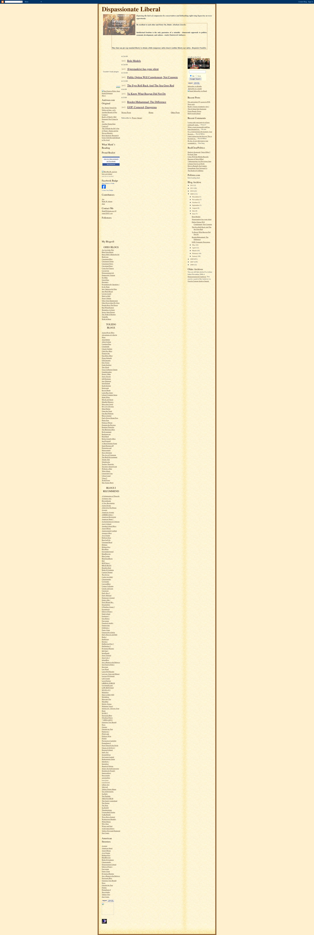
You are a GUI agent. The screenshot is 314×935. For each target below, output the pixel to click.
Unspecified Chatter (108, 812)
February (195, 253)
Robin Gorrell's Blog (109, 439)
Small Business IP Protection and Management (108, 448)
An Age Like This (108, 250)
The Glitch (105, 367)
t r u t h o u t (106, 782)
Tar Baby (105, 794)
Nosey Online (106, 298)
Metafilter (105, 701)
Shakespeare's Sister (108, 759)
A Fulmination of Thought (110, 496)
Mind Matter (106, 409)
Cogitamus (105, 581)
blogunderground (107, 551)
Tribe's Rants (106, 471)
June (194, 214)
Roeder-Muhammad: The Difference (146, 102)
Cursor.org (105, 591)
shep (103, 204)
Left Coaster (106, 678)
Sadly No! (105, 752)
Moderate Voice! (107, 706)
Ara (103, 199)
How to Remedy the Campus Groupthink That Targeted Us (197, 167)
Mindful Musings (107, 402)
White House (106, 821)
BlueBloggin (106, 554)
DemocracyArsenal (108, 598)
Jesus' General (106, 655)
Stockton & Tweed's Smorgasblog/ (108, 772)
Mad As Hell (106, 296)
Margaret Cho (106, 699)
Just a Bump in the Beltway (111, 662)
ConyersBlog (106, 584)
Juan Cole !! (106, 658)
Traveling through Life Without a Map (109, 467)
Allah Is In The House (109, 508)
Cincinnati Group (108, 261)
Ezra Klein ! (106, 618)
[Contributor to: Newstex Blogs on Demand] (108, 914)
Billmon (104, 545)
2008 (192, 259)
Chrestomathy (106, 579)
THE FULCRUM (107, 798)
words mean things (108, 828)
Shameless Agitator (108, 310)
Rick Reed (105, 436)
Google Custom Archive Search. (198, 281)
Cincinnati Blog (107, 259)
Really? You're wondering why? (198, 106)
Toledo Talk (106, 459)
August (194, 208)
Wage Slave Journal (108, 817)
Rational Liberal (107, 750)
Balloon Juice (106, 538)
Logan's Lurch (106, 294)
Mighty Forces (106, 704)
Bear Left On (106, 540)
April (194, 248)
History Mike (106, 374)
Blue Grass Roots (107, 252)
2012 (192, 185)
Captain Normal (107, 572)
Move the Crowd (107, 404)
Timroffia (105, 317)
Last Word (105, 669)
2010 (192, 191)
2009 (192, 194)
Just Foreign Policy (108, 664)
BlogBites (105, 549)
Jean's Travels (106, 376)
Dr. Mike (105, 277)
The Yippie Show (108, 483)
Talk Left (105, 787)
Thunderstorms (107, 810)
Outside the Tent (107, 729)
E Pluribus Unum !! (108, 607)
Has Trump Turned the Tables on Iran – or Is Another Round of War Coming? (109, 111)
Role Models (134, 60)
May (194, 245)
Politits (104, 738)
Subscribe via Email (200, 91)
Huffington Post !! (108, 644)
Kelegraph (105, 388)
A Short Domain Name (109, 443)
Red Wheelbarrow (108, 307)
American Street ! (107, 519)
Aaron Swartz (106, 505)
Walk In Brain (106, 319)
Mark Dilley (106, 397)
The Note (105, 805)
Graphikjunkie (107, 372)
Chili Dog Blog (107, 351)
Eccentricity (106, 609)
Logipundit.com (107, 685)
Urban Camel (106, 476)
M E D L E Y (106, 690)
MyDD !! (105, 713)
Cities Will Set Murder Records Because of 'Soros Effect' (198, 158)
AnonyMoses (106, 528)
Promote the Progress (109, 425)
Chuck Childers (107, 349)
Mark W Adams (107, 201)
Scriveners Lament (108, 757)
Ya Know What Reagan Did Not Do (146, 93)
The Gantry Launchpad (109, 801)
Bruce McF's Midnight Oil (110, 254)
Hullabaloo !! (106, 646)
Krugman (105, 667)
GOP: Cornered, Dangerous (142, 107)
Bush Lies (105, 257)
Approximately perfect (109, 531)
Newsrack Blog (107, 715)
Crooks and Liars (107, 588)
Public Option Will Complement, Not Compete (152, 77)
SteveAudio (106, 775)
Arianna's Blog (107, 533)
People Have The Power (110, 305)
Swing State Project (108, 312)
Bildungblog (106, 547)
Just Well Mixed (107, 291)
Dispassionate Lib (108, 273)
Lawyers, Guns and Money (111, 674)
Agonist (104, 510)
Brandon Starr (106, 568)
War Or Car (105, 575)
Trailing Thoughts (108, 464)
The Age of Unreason (109, 455)
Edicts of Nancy (107, 611)
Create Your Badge (107, 190)
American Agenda (108, 512)
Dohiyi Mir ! (106, 600)
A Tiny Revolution (108, 503)
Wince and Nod (107, 826)
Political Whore (107, 423)
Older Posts (175, 112)
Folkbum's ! (106, 628)
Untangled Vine (107, 473)
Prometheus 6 (106, 743)
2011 (192, 188)
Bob (103, 561)
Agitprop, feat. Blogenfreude (106, 499)
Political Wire (106, 736)
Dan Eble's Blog (107, 356)
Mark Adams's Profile (108, 183)
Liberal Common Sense (109, 395)
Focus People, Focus (194, 111)
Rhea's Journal (106, 416)
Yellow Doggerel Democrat (111, 831)
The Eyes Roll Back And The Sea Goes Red (150, 85)
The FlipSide (106, 796)
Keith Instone (106, 386)
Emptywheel (106, 614)
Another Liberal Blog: (109, 526)
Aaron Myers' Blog (108, 332)
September (196, 205)
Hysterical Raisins (108, 648)
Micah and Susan (107, 399)
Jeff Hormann (106, 379)
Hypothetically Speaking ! (110, 284)
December (195, 197)
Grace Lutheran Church (109, 369)
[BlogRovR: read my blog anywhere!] (111, 173)
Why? (104, 95)
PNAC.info (105, 734)
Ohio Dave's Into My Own (110, 303)
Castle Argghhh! (107, 577)
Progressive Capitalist (109, 741)
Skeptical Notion (107, 766)
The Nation (105, 803)
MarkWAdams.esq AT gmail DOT (109, 212)
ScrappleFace (106, 755)
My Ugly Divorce (108, 406)
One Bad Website (107, 413)
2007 (192, 262)
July (193, 211)
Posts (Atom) (137, 118)
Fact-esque (105, 621)
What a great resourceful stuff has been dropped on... (199, 128)
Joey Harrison (106, 381)
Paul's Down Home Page (110, 418)
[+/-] (123, 60)
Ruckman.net (106, 434)
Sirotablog (105, 764)
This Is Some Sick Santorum (197, 109)
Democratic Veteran (108, 275)
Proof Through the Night (110, 745)
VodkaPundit (106, 814)
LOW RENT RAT (108, 688)
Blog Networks (111, 164)
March (194, 250)
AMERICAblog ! (107, 515)
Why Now (105, 824)
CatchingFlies (106, 344)
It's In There (106, 287)
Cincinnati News (107, 264)
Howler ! (105, 641)
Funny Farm (106, 630)
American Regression (109, 517)
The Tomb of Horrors (109, 314)
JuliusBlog (105, 660)
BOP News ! (106, 563)
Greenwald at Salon (108, 632)
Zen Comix (105, 833)
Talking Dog (106, 894)
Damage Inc (106, 353)
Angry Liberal (106, 524)
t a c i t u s (105, 780)
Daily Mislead (106, 595)
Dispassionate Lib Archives (197, 276)
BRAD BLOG (106, 565)
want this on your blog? (108, 176)
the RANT (105, 808)
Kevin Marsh (106, 390)
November (196, 199)
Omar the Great (107, 411)
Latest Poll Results (108, 671)
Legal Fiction (106, 681)
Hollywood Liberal (194, 113)
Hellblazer (105, 639)
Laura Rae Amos (107, 393)
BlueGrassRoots (107, 558)
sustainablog (106, 778)
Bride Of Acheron (108, 570)
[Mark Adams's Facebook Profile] (104, 188)
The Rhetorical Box (108, 429)
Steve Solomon (107, 453)
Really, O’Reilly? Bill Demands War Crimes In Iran (110, 119)
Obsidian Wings (107, 718)
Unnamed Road (107, 542)
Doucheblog (106, 605)
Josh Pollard (106, 383)
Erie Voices (105, 362)
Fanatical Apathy (107, 623)
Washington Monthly (109, 819)
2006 (192, 265)
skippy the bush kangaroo (110, 768)
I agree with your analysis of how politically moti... (199, 123)
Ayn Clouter (106, 535)
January (195, 256)
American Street (107, 848)
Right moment (106, 432)
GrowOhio (105, 280)
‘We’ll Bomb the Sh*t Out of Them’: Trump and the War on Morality (110, 130)
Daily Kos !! (106, 593)
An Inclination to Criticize (110, 521)
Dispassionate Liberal (131, 9)
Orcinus (104, 727)
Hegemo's (105, 282)
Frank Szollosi (106, 365)
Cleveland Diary (107, 266)
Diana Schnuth (107, 358)
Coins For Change (108, 268)
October (195, 202)
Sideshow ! (105, 761)
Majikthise (105, 697)
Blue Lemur (106, 556)
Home (151, 112)
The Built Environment (109, 457)
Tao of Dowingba (107, 791)
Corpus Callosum (107, 586)
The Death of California (195, 170)
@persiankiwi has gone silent (143, 69)
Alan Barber (106, 339)
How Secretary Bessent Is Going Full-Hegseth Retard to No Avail (111, 137)
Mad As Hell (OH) (108, 695)
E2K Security (106, 360)
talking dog (106, 785)
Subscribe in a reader (195, 88)
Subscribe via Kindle (195, 86)
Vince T (104, 478)
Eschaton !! (105, 616)
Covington (105, 271)
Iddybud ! (105, 651)
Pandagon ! (105, 731)
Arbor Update (106, 342)
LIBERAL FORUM (108, 683)
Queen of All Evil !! (108, 748)
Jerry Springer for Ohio (109, 289)
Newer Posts (126, 112)
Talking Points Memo (109, 789)
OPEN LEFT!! (108, 720)
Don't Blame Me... (108, 602)
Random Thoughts (108, 427)
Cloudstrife (105, 346)
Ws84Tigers (106, 480)
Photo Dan (105, 420)
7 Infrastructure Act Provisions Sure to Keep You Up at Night (199, 162)
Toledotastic (106, 462)
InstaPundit (105, 653)
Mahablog (105, 692)
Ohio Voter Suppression (110, 301)
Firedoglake (106, 625)
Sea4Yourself (106, 441)
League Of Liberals (108, 676)
